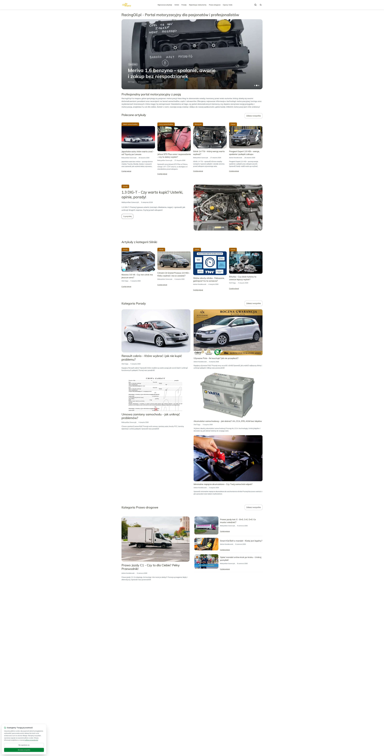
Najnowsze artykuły (165, 5)
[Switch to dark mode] (260, 5)
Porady (184, 5)
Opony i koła (227, 5)
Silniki (176, 5)
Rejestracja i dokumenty (197, 5)
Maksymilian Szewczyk (135, 82)
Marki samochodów (130, 124)
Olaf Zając (125, 281)
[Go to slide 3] (259, 85)
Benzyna (198, 124)
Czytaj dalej (127, 216)
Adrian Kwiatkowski (235, 158)
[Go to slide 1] (254, 85)
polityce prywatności (31, 740)
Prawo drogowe (214, 5)
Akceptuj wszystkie (24, 750)
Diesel (132, 64)
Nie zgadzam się (24, 745)
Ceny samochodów (166, 124)
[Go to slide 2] (256, 85)
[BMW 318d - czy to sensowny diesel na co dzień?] (192, 54)
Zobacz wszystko (253, 116)
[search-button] (255, 5)
